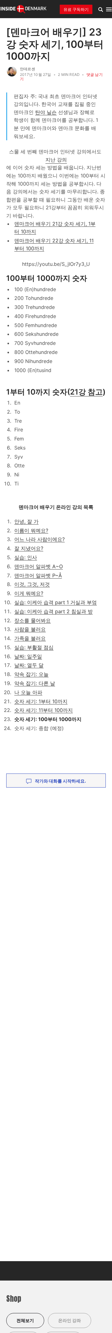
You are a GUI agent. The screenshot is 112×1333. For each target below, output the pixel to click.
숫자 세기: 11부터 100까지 (43, 710)
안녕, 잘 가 (26, 521)
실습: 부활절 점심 (34, 647)
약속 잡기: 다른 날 (34, 683)
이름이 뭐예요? (31, 530)
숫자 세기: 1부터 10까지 (41, 701)
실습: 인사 (25, 557)
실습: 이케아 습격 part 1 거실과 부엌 (55, 602)
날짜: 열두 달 (29, 665)
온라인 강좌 (69, 1320)
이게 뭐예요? (28, 593)
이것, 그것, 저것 (32, 584)
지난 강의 (56, 160)
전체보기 (25, 1320)
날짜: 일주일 (28, 656)
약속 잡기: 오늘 (31, 674)
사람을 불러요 (30, 629)
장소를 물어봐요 (32, 620)
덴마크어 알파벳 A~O (38, 566)
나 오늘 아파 (28, 692)
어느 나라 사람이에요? (39, 539)
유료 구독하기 (76, 9)
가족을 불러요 (30, 638)
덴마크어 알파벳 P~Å (38, 575)
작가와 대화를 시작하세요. (60, 780)
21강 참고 (86, 391)
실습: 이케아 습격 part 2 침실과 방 (53, 611)
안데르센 (27, 69)
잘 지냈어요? (28, 548)
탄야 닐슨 (46, 112)
